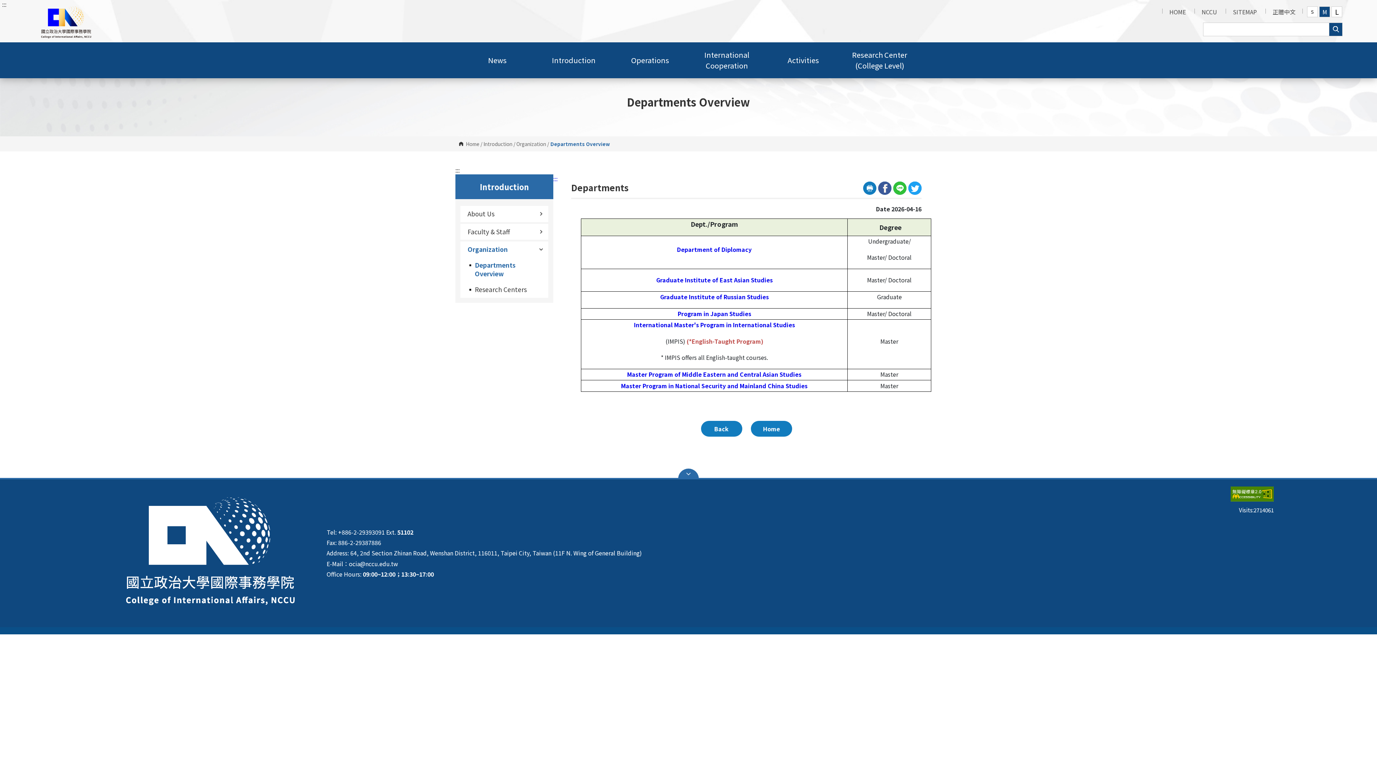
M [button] (1324, 12)
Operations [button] (650, 60)
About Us (481, 213)
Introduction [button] (574, 60)
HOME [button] (1177, 12)
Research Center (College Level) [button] (879, 60)
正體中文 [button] (1284, 12)
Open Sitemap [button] (688, 474)
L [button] (1337, 12)
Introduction (497, 143)
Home (472, 143)
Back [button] (721, 428)
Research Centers (501, 289)
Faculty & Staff (489, 231)
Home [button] (771, 428)
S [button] (1312, 11)
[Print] (869, 188)
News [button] (497, 60)
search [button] (1336, 29)
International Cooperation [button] (726, 60)
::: (4, 4)
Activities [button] (803, 60)
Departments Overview (495, 269)
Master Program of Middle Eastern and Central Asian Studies (714, 374)
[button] (66, 21)
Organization (531, 143)
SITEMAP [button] (1245, 12)
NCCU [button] (1209, 12)
